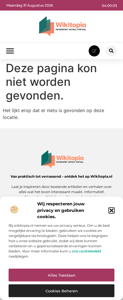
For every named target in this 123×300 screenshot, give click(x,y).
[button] (111, 210)
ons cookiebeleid (86, 251)
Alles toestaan (62, 275)
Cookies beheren (61, 291)
